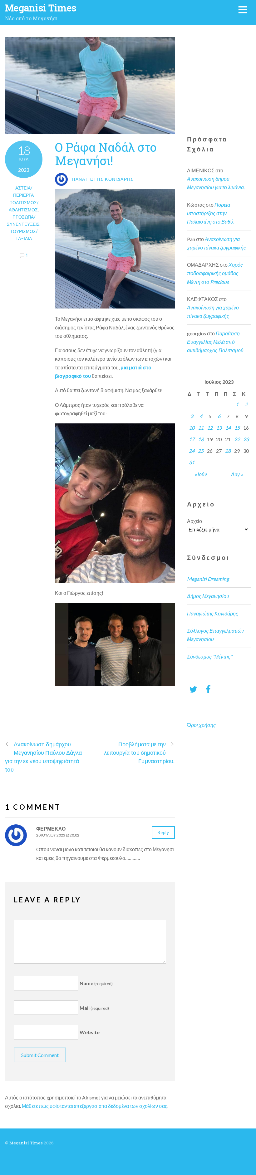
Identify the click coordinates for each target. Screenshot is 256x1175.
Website (90, 1032)
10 (191, 428)
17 (191, 439)
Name (96, 983)
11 (201, 428)
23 (246, 439)
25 (201, 451)
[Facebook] (208, 689)
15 (237, 428)
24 (191, 451)
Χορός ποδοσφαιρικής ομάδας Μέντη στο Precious (215, 273)
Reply (163, 832)
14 (228, 428)
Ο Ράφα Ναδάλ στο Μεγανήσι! (105, 153)
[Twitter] (193, 689)
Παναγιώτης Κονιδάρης (212, 613)
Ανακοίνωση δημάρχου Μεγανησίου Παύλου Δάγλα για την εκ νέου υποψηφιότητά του (43, 757)
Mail (94, 1008)
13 (219, 428)
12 (210, 428)
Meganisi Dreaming (208, 579)
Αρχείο (194, 521)
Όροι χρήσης (201, 725)
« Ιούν (200, 474)
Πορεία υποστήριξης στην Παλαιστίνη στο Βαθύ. (210, 213)
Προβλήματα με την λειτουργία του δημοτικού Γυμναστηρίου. (139, 752)
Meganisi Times (26, 1143)
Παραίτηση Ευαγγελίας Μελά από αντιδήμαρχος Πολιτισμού (215, 341)
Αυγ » (237, 474)
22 (237, 439)
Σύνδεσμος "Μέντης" (209, 656)
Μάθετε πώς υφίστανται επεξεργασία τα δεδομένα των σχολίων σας (94, 1106)
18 (201, 439)
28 (228, 451)
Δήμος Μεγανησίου (208, 596)
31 (191, 462)
